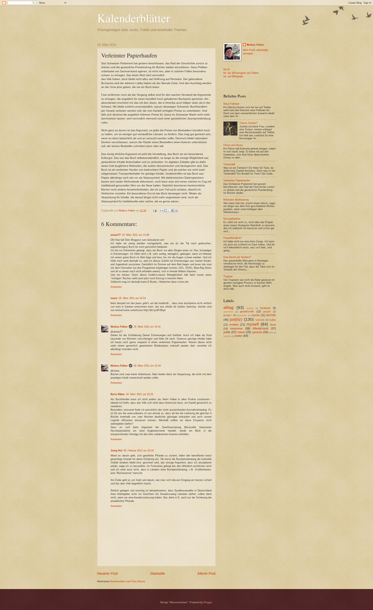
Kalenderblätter (133, 18)
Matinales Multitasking (236, 199)
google (267, 311)
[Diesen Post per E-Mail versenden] (162, 211)
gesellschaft (247, 311)
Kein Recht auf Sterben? (237, 257)
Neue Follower (231, 103)
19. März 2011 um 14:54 (132, 298)
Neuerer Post (107, 573)
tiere (271, 332)
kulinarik (259, 320)
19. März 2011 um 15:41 (147, 326)
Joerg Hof (116, 450)
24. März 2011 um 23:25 (139, 394)
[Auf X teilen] (169, 211)
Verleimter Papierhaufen (236, 180)
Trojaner (228, 276)
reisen (241, 332)
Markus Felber (119, 326)
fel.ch (226, 69)
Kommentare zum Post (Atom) (128, 581)
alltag (228, 307)
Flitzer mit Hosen (233, 145)
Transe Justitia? (248, 123)
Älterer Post (206, 573)
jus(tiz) (236, 319)
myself (253, 324)
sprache (257, 332)
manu (114, 298)
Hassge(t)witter (231, 218)
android (250, 308)
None (273, 324)
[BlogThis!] (165, 211)
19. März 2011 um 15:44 (147, 365)
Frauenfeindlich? (232, 237)
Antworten (116, 286)
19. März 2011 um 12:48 (135, 234)
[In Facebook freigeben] (173, 211)
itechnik (271, 315)
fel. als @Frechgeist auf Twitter (241, 72)
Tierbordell (229, 164)
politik (227, 332)
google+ (227, 315)
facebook (265, 308)
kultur (273, 319)
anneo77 (116, 234)
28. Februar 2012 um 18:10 (138, 450)
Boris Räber (118, 394)
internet (255, 315)
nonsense (236, 328)
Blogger (208, 602)
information (242, 315)
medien (234, 324)
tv (230, 336)
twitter (238, 335)
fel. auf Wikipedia (233, 76)
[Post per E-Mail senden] (154, 210)
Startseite (157, 573)
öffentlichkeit (260, 328)
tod (224, 336)
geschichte (228, 312)
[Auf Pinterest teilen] (176, 211)
